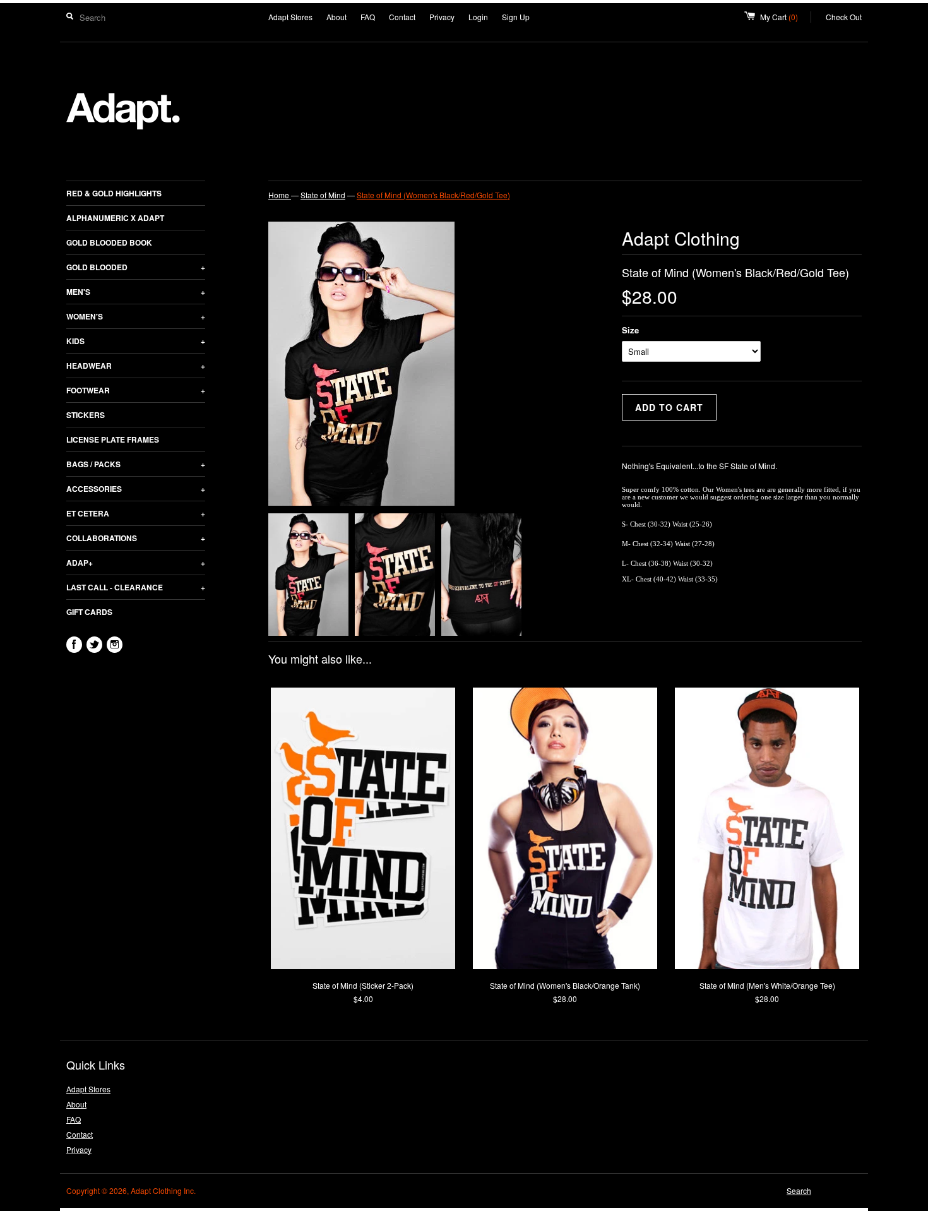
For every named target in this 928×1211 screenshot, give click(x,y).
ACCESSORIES (135, 488)
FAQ (367, 16)
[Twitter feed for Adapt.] (94, 644)
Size (630, 330)
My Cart (785, 16)
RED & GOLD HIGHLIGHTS (114, 193)
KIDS (135, 341)
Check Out (844, 16)
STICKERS (85, 415)
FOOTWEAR (135, 390)
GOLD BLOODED (135, 267)
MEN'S (135, 291)
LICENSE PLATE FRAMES (112, 439)
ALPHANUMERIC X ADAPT (115, 218)
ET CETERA (135, 513)
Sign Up (516, 16)
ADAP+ (135, 562)
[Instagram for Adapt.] (114, 644)
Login (478, 16)
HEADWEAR (135, 365)
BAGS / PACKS (135, 464)
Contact (402, 16)
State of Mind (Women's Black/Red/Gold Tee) (433, 194)
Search (799, 1190)
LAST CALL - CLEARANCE (135, 587)
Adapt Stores (290, 16)
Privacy (442, 16)
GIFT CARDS (89, 611)
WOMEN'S (135, 316)
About (336, 16)
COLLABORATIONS (135, 538)
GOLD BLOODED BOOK (109, 242)
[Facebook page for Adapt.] (74, 644)
